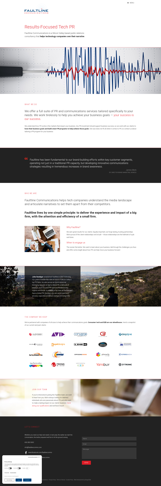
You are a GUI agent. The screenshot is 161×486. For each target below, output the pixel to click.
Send (86, 463)
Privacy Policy (52, 480)
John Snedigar (37, 277)
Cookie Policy (69, 480)
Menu (132, 3)
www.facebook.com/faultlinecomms (40, 452)
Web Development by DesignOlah (82, 480)
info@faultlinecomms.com (33, 447)
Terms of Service (61, 480)
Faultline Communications (39, 9)
